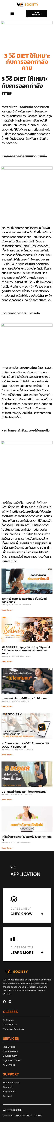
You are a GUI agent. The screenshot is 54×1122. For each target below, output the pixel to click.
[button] (12, 13)
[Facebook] (4, 1001)
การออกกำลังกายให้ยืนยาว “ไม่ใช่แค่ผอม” (25, 698)
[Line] (9, 1001)
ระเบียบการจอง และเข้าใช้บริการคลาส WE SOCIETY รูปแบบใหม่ (25, 745)
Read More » (7, 610)
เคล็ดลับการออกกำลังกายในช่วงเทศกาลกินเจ (27, 838)
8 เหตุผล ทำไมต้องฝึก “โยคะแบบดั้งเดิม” (25, 792)
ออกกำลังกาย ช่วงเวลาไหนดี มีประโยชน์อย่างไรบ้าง (24, 600)
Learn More (22, 952)
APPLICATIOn (25, 874)
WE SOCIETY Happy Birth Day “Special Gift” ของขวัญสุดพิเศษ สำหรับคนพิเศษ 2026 (26, 650)
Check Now (21, 913)
